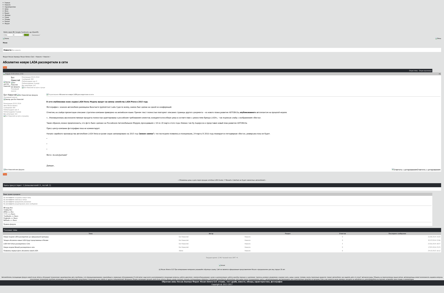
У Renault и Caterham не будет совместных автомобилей (244, 180)
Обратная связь (169, 281)
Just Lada (111, 107)
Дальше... (50, 165)
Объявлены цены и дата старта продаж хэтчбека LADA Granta (201, 180)
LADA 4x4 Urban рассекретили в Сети (17, 244)
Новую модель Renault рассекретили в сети (19, 247)
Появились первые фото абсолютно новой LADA (21, 251)
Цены (6, 9)
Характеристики (10, 7)
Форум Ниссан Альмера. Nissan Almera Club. (18, 57)
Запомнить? (36, 35)
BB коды (7, 208)
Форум (7, 23)
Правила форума (10, 224)
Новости (7, 5)
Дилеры (7, 15)
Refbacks (7, 220)
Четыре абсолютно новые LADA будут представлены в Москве (26, 240)
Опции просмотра (425, 71)
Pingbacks (7, 218)
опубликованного (248, 112)
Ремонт (7, 21)
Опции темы (413, 71)
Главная (7, 3)
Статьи (7, 17)
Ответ (5, 67)
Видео (7, 13)
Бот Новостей (15, 79)
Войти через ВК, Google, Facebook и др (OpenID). (21, 32)
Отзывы (7, 19)
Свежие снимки (146, 133)
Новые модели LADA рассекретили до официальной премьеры (26, 237)
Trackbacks (7, 216)
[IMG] (5, 212)
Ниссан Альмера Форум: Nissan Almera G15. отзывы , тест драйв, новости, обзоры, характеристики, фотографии (229, 281)
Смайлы (6, 210)
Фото (6, 11)
